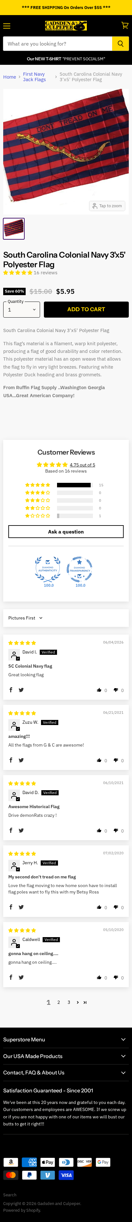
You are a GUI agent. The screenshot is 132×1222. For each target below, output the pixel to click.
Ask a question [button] (66, 531)
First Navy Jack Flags (34, 76)
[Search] (120, 43)
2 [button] (58, 1002)
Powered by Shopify (21, 1210)
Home (9, 77)
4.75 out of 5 (82, 465)
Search (9, 1195)
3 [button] (69, 1002)
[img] (22, 643)
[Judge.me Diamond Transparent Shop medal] (79, 569)
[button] (18, 272)
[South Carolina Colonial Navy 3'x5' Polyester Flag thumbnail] (14, 228)
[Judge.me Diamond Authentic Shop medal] (48, 569)
